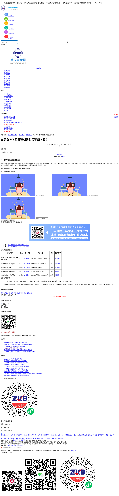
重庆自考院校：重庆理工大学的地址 (15, 342)
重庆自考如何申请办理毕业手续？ (18, 245)
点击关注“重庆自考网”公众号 (13, 122)
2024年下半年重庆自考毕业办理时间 (15, 361)
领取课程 (7, 85)
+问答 (64, 156)
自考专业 (7, 75)
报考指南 (7, 78)
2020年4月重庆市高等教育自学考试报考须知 (18, 350)
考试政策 (7, 73)
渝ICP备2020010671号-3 (15, 445)
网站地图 (54, 438)
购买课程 (27, 264)
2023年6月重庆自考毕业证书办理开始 (16, 375)
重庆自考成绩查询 (17, 293)
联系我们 (47, 438)
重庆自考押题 (8, 128)
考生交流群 (38, 68)
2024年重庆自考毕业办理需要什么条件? (16, 366)
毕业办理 (7, 87)
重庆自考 (3, 438)
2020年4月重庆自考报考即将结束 (14, 346)
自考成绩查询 (8, 120)
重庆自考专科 (30, 438)
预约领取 (57, 258)
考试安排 (7, 80)
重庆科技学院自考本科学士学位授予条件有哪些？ (20, 344)
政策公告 (116, 116)
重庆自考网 (11, 438)
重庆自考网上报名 (9, 117)
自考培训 (116, 117)
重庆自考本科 (20, 438)
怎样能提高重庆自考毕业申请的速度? (16, 370)
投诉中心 (73, 450)
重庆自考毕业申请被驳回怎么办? (14, 364)
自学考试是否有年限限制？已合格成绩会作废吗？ (20, 351)
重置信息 (12, 220)
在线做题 (7, 131)
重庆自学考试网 (12, 135)
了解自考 (7, 126)
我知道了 (59, 154)
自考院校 (7, 76)
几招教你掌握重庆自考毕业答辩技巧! (16, 362)
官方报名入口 (28, 293)
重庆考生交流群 (9, 124)
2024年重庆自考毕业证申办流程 (14, 368)
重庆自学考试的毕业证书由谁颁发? (18, 246)
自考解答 (7, 84)
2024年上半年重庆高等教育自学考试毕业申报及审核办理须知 (23, 373)
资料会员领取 (8, 130)
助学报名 (7, 82)
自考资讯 (21, 135)
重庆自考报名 (39, 438)
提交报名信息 (4, 220)
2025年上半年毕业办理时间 (13, 359)
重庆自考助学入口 (6, 293)
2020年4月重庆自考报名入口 (13, 348)
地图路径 (61, 438)
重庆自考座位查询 (9, 119)
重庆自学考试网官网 (19, 440)
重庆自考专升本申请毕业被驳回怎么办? (16, 372)
